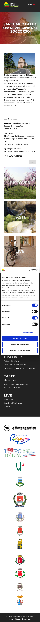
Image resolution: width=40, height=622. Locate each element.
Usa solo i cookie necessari (20, 350)
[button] (30, 4)
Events (7, 407)
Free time (8, 399)
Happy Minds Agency (23, 619)
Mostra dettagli (28, 332)
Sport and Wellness (13, 403)
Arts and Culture (11, 361)
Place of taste (10, 380)
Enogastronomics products (16, 384)
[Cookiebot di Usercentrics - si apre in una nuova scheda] (29, 270)
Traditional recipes (12, 388)
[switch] (35, 311)
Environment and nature (15, 365)
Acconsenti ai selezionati (20, 344)
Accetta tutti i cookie (20, 339)
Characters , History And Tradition (19, 368)
